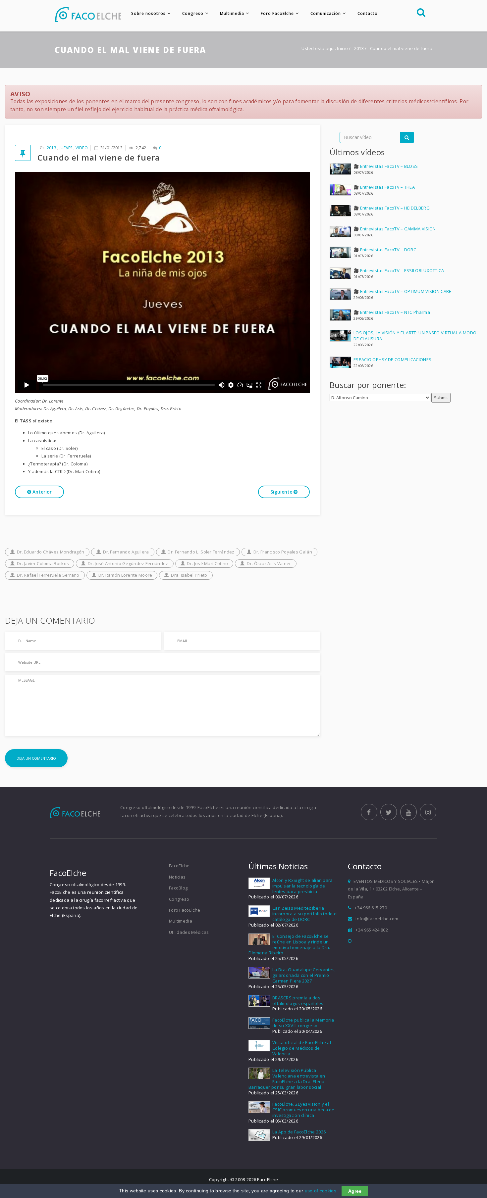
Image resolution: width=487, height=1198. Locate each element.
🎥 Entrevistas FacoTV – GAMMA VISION (394, 229)
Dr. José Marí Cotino (207, 563)
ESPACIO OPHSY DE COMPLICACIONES (392, 359)
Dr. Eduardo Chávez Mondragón (50, 552)
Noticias (177, 877)
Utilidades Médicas (189, 932)
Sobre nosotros (148, 13)
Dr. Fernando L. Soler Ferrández (201, 552)
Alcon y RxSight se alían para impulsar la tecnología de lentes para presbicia (302, 885)
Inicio (342, 48)
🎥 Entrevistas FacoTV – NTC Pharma (391, 312)
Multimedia (232, 13)
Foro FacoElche (277, 13)
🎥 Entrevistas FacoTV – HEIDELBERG (391, 208)
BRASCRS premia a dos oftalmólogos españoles (298, 1000)
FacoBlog (178, 888)
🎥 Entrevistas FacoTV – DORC (384, 250)
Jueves (66, 148)
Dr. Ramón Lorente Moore (125, 575)
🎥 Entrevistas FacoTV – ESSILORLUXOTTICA (398, 270)
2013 (359, 48)
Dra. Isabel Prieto (189, 575)
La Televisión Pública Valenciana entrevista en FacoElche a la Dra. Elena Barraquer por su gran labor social (286, 1078)
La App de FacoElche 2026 (299, 1132)
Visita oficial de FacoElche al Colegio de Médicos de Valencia (301, 1048)
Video (82, 148)
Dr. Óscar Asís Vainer (269, 563)
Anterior (41, 492)
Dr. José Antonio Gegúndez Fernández (128, 563)
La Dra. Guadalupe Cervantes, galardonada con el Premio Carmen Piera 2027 (304, 975)
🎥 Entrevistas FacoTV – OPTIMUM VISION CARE (402, 291)
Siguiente (282, 492)
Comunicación (325, 13)
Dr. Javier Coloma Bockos (43, 563)
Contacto (367, 13)
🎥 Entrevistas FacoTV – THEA (384, 187)
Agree (354, 1191)
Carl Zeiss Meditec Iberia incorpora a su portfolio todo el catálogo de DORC (305, 913)
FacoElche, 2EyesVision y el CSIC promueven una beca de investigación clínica (303, 1109)
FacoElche (179, 866)
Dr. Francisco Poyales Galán (282, 552)
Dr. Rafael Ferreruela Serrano (48, 575)
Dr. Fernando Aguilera (126, 552)
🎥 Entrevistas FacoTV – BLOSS (385, 166)
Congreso (192, 13)
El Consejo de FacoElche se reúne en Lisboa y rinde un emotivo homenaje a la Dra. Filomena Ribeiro (289, 944)
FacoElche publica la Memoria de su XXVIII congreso (303, 1023)
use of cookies (320, 1190)
